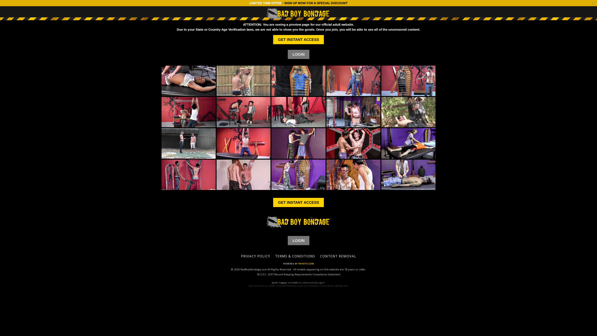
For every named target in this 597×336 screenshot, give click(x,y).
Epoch (275, 282)
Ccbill (294, 282)
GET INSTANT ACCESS (298, 39)
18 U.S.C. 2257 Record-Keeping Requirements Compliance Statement (298, 274)
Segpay (283, 282)
